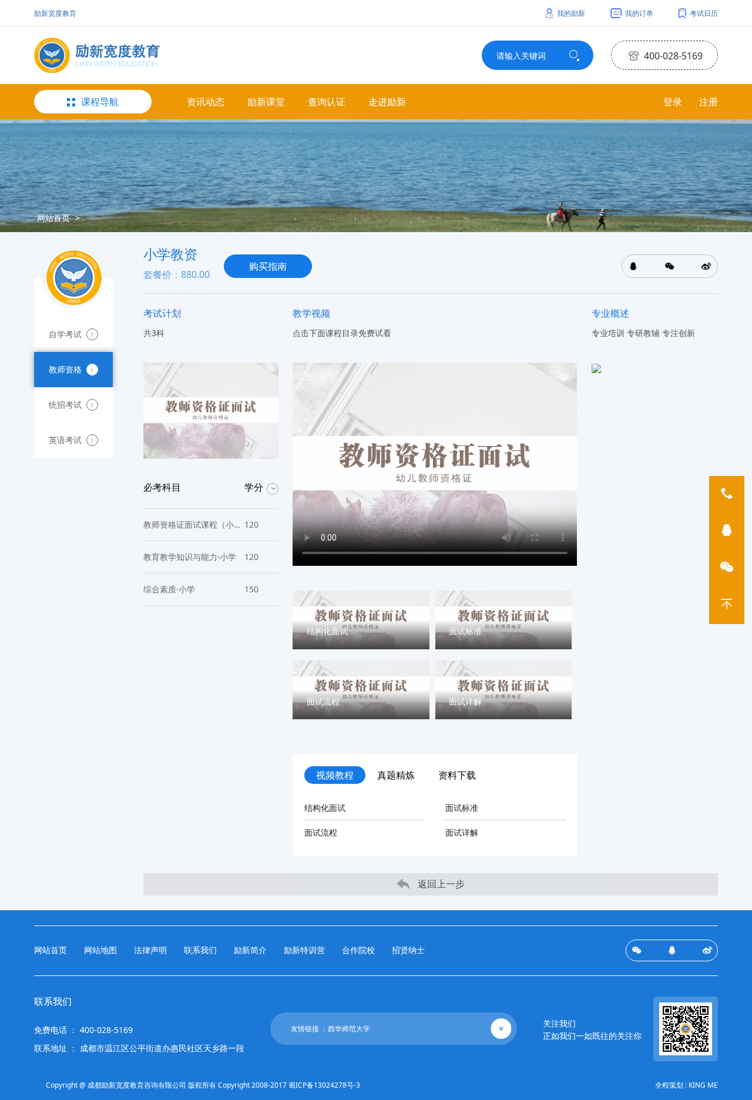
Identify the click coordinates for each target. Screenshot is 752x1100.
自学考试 (65, 334)
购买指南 (268, 266)
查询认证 (326, 101)
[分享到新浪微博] (707, 950)
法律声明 (150, 949)
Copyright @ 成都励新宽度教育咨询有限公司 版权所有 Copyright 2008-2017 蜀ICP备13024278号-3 (203, 1085)
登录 (672, 101)
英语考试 (65, 439)
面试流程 (320, 832)
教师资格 (65, 369)
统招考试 (65, 404)
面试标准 (461, 807)
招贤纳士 (408, 949)
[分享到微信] (636, 950)
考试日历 (703, 13)
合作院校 (358, 949)
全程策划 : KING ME (686, 1085)
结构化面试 (324, 807)
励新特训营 (304, 949)
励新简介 (250, 949)
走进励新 (387, 101)
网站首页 (53, 217)
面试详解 (461, 832)
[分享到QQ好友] (672, 950)
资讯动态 (205, 101)
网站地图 (100, 949)
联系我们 (200, 949)
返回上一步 (440, 883)
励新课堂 (266, 101)
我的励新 (570, 13)
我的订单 (638, 13)
